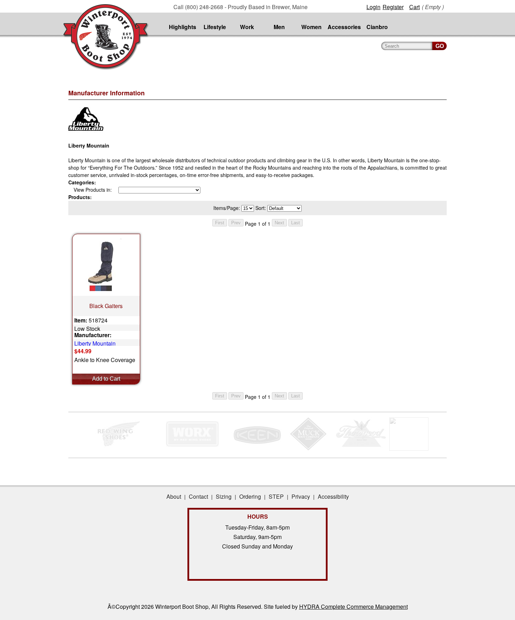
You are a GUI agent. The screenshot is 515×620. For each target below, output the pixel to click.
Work (247, 27)
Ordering (250, 496)
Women (311, 27)
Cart (414, 7)
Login (373, 7)
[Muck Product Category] (308, 448)
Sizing (224, 496)
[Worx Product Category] (192, 448)
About (173, 496)
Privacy (300, 496)
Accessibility (333, 496)
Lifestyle (215, 27)
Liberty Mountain (95, 342)
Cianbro (377, 27)
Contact (198, 496)
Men (279, 27)
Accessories (344, 27)
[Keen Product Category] (256, 448)
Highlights (182, 27)
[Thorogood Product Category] (361, 448)
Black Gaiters (106, 306)
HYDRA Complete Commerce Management (353, 606)
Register (393, 7)
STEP (276, 496)
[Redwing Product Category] (120, 448)
